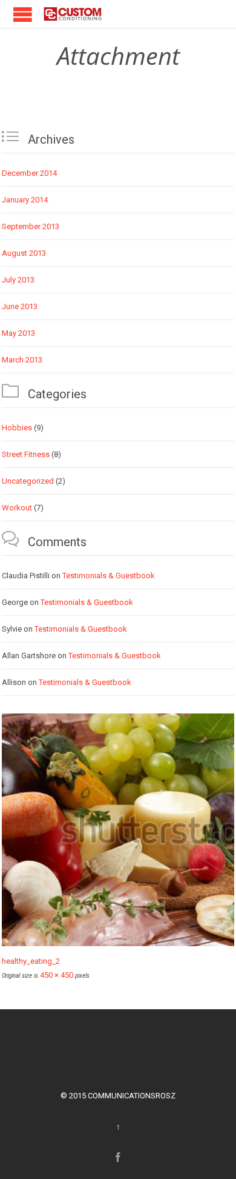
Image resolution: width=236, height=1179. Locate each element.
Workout (17, 507)
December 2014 (29, 173)
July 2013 (18, 279)
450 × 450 (56, 975)
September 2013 (30, 226)
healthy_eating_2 (31, 961)
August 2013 (24, 253)
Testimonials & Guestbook (108, 575)
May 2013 (18, 333)
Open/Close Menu (12, 14)
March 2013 (22, 359)
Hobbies (17, 427)
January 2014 (25, 199)
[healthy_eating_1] (118, 829)
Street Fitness (26, 454)
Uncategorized (28, 481)
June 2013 (20, 306)
